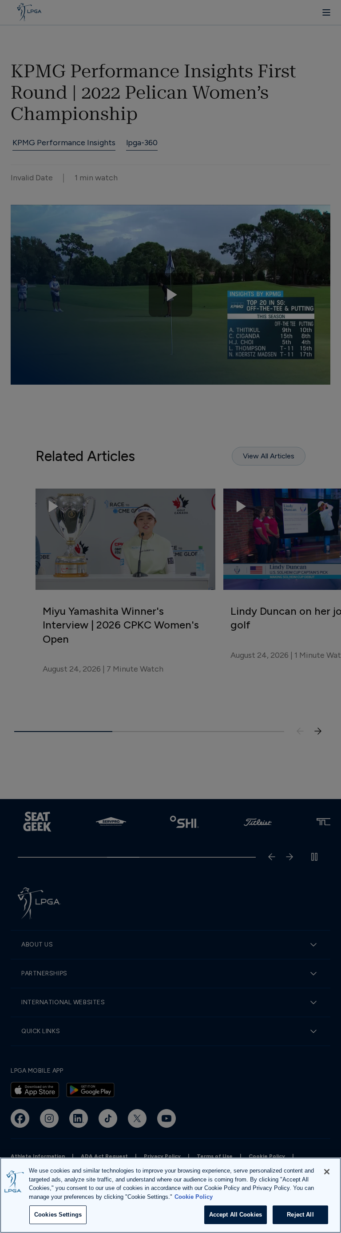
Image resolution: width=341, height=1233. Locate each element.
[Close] (327, 1171)
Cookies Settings (58, 1214)
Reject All (300, 1214)
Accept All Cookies (235, 1214)
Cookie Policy (193, 1196)
